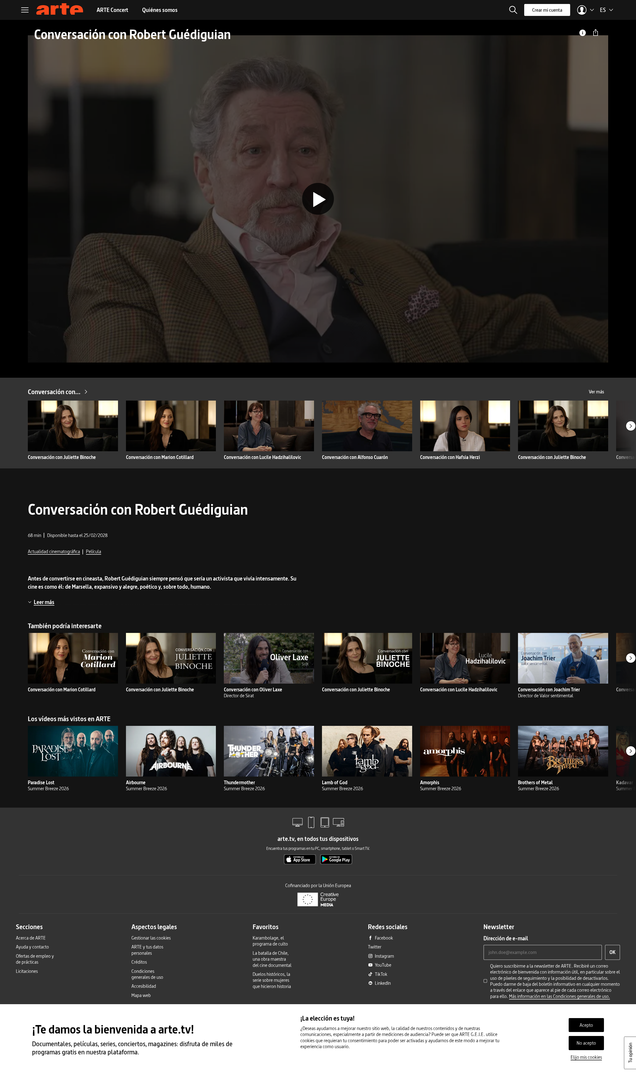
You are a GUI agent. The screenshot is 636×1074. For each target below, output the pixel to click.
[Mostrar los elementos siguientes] (631, 426)
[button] (513, 10)
